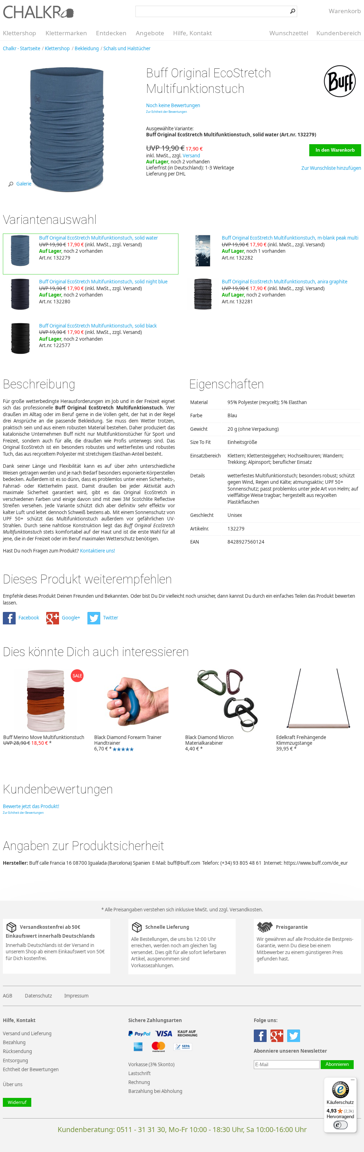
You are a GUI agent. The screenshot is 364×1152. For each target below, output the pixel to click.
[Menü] (352, 1081)
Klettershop (19, 33)
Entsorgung (15, 1060)
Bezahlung (14, 1042)
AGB (7, 996)
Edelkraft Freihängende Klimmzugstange (301, 743)
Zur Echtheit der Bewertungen (166, 112)
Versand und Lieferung (27, 1033)
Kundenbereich (338, 33)
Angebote (150, 33)
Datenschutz (38, 996)
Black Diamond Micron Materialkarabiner (209, 743)
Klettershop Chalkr (38, 12)
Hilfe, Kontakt (192, 33)
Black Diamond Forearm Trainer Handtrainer (126, 743)
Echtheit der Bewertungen (31, 1069)
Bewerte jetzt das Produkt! (31, 806)
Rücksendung (17, 1051)
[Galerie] (67, 192)
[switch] (340, 1125)
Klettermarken (66, 33)
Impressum (76, 996)
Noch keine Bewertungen (173, 105)
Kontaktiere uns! (97, 551)
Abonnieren (337, 1064)
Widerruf (17, 1102)
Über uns (12, 1084)
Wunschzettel (288, 33)
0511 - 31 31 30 (141, 1129)
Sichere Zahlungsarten (155, 1020)
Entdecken (111, 33)
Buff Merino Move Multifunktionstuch (43, 740)
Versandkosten (246, 909)
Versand (191, 155)
